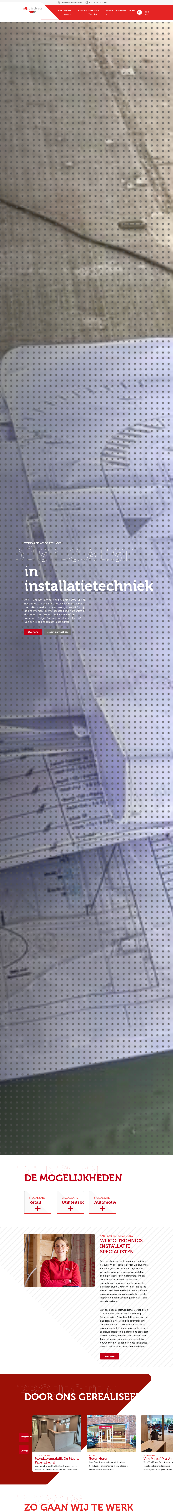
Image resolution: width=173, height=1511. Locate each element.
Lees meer (109, 1356)
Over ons (33, 632)
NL (139, 12)
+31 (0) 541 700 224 (98, 2)
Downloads (120, 10)
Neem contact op (57, 632)
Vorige (24, 1450)
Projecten (82, 10)
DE (146, 12)
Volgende (25, 1436)
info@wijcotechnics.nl (72, 2)
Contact (131, 10)
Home (59, 10)
